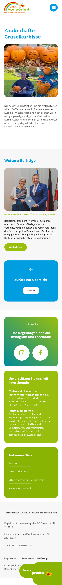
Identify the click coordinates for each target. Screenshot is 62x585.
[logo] (16, 3)
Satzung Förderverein (20, 488)
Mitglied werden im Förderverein (26, 480)
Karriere (13, 463)
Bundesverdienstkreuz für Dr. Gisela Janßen (29, 214)
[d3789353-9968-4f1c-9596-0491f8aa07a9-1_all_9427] (31, 170)
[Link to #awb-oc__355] (54, 7)
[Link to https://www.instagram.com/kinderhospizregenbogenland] (22, 353)
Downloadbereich (18, 471)
